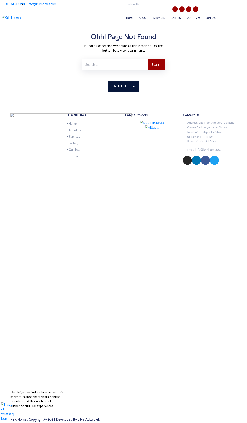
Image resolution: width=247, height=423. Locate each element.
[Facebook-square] (188, 9)
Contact (211, 18)
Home (129, 18)
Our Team (193, 18)
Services (159, 18)
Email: (205, 150)
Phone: (202, 141)
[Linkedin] (182, 9)
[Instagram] (175, 9)
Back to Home (124, 86)
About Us (75, 130)
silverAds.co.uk (89, 419)
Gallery (176, 18)
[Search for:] (115, 64)
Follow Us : (133, 4)
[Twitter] (195, 9)
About (143, 18)
